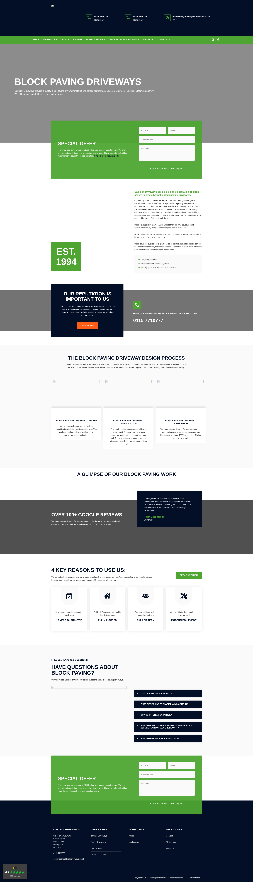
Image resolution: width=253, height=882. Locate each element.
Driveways (49, 39)
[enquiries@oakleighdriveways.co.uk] (167, 18)
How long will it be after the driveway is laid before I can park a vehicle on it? (167, 727)
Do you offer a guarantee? (156, 715)
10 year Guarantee (69, 620)
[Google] (213, 39)
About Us (148, 39)
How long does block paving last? (160, 738)
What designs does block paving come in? (164, 704)
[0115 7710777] (89, 18)
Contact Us (164, 39)
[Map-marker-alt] (218, 39)
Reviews (77, 39)
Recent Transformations (124, 39)
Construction (194, 878)
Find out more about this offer (106, 156)
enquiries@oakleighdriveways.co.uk (191, 16)
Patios (65, 39)
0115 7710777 (101, 16)
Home (36, 39)
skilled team (145, 620)
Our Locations (94, 39)
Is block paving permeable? (156, 693)
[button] (168, 693)
